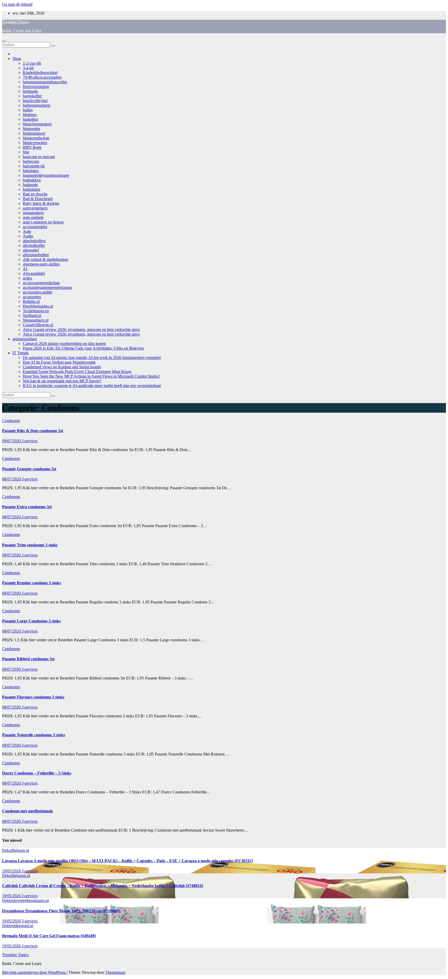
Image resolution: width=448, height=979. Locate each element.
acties (27, 278)
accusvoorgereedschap (41, 283)
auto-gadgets (33, 217)
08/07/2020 (12, 479)
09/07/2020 (12, 441)
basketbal (30, 119)
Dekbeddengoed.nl (17, 925)
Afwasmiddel (34, 273)
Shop (16, 58)
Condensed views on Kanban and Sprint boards (62, 367)
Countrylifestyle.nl (38, 325)
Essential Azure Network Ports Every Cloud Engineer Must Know (77, 371)
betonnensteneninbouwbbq (45, 82)
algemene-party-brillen (41, 264)
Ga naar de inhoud (17, 4)
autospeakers (33, 212)
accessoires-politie (37, 292)
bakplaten (31, 170)
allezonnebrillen (36, 255)
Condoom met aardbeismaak (27, 811)
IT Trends (20, 353)
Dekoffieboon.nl (15, 850)
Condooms (11, 420)
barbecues (31, 161)
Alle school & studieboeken (45, 259)
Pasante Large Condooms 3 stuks (31, 621)
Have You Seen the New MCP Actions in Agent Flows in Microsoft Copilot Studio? (91, 376)
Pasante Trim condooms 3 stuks (30, 545)
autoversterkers (35, 208)
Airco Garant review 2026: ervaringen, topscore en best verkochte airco (81, 329)
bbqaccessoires (35, 142)
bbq (26, 152)
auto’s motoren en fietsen (43, 222)
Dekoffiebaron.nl (16, 875)
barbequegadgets (36, 105)
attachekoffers (34, 241)
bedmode (30, 91)
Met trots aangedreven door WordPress (34, 972)
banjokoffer (32, 96)
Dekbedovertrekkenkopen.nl (25, 900)
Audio (28, 236)
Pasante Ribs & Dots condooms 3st (32, 431)
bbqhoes (30, 114)
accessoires (32, 297)
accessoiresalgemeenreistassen (47, 287)
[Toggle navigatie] (4, 41)
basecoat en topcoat (39, 156)
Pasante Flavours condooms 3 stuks (33, 697)
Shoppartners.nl (35, 320)
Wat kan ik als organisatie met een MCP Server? (62, 381)
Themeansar (115, 972)
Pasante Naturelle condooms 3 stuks (33, 735)
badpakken (32, 180)
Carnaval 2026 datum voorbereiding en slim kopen (64, 343)
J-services (30, 441)
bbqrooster (31, 128)
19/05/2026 (12, 871)
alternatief (31, 250)
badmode (30, 184)
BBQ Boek (32, 147)
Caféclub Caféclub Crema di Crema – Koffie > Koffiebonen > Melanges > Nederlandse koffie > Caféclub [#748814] (102, 885)
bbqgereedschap (36, 138)
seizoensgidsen (24, 339)
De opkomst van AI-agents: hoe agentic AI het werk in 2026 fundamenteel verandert (92, 357)
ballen (28, 110)
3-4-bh (28, 68)
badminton (31, 189)
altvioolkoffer (34, 245)
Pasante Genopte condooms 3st (29, 469)
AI (25, 269)
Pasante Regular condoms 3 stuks (31, 583)
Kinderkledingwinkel (40, 72)
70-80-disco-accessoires (42, 77)
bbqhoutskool (34, 133)
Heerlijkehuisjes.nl (38, 306)
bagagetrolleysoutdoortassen (46, 175)
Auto (27, 231)
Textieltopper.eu (36, 311)
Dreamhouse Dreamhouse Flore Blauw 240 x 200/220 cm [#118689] (61, 911)
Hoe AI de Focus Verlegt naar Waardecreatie (59, 362)
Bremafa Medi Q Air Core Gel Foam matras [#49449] (49, 936)
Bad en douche (35, 194)
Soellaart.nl (32, 315)
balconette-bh (34, 166)
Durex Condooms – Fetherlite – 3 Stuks (36, 773)
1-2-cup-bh (32, 63)
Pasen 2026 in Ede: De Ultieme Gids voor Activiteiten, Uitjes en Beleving (83, 348)
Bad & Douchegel (38, 198)
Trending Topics (15, 22)
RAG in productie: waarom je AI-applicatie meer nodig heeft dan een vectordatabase (92, 385)
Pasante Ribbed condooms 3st (28, 659)
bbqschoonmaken (37, 124)
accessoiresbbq (35, 227)
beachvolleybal (35, 100)
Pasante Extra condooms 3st (27, 507)
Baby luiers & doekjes (41, 203)
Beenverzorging (36, 86)
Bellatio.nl (31, 301)
